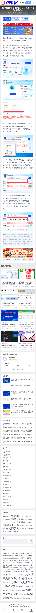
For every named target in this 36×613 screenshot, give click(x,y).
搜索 (4, 538)
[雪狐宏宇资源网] (18, 252)
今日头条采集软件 (26, 565)
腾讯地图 (21, 594)
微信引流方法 (25, 569)
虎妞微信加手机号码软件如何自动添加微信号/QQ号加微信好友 (22, 405)
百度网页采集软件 (20, 590)
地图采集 (5, 467)
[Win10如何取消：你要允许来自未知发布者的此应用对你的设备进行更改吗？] (6, 412)
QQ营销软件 (23, 343)
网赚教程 (5, 493)
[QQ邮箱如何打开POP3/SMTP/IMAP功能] (9, 294)
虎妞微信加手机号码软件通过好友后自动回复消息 (22, 380)
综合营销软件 (7, 491)
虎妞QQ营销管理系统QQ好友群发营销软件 (19, 431)
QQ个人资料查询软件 (9, 553)
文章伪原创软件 (21, 575)
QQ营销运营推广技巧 (15, 563)
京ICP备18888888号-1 (12, 606)
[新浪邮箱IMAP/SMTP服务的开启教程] (26, 294)
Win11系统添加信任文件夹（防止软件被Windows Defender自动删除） (22, 399)
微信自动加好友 (17, 571)
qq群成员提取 (6, 558)
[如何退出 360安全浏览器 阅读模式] (6, 387)
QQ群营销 (21, 558)
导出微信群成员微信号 (24, 567)
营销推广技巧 (7, 497)
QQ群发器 (18, 555)
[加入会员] (18, 24)
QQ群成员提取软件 (13, 558)
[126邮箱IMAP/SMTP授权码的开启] (26, 315)
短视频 (5, 485)
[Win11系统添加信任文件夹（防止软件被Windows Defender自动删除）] (6, 400)
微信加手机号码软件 (15, 569)
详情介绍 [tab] (7, 19)
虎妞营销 (8, 260)
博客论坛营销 (7, 464)
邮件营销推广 (12, 302)
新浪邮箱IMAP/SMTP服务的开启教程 (26, 304)
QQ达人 (11, 565)
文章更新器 (21, 578)
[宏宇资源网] (18, 30)
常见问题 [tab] (16, 19)
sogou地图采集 (18, 565)
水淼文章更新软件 (22, 582)
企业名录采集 (7, 458)
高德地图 (14, 598)
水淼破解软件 (10, 586)
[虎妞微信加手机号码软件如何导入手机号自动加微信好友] (9, 315)
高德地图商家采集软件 (24, 598)
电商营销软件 (7, 482)
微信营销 (26, 571)
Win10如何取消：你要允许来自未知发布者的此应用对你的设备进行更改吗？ (22, 411)
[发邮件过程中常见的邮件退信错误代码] (26, 336)
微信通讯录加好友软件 (12, 575)
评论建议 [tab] (26, 19)
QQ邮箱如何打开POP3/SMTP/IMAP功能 (9, 304)
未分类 (5, 479)
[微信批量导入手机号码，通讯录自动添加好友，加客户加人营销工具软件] (26, 274)
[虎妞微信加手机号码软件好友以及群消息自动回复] (6, 393)
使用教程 (20, 13)
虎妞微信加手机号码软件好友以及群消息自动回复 (22, 392)
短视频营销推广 (7, 488)
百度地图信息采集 (24, 586)
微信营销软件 (7, 476)
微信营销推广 (7, 473)
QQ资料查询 (26, 563)
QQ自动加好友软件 (13, 560)
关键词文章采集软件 (14, 567)
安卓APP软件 (7, 470)
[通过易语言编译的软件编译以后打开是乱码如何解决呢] (9, 274)
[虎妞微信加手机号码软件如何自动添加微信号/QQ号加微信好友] (6, 406)
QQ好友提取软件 (8, 556)
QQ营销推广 (6, 452)
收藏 (24, 259)
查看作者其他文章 (18, 369)
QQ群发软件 (28, 555)
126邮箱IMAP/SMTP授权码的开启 (26, 325)
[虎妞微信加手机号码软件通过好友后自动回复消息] (6, 380)
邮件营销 (5, 499)
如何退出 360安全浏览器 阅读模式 (20, 385)
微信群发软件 (8, 571)
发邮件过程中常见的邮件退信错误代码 (26, 346)
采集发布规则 (7, 505)
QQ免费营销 (19, 553)
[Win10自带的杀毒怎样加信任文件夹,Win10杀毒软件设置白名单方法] (9, 336)
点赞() (31, 259)
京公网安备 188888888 (23, 606)
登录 (29, 2)
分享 (18, 259)
